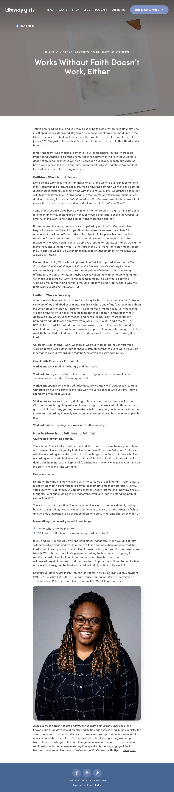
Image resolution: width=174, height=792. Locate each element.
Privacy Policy (94, 785)
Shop (75, 9)
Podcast (101, 9)
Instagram (129, 750)
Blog (87, 9)
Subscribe (118, 9)
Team (50, 9)
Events (62, 9)
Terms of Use (79, 785)
